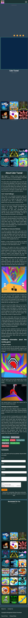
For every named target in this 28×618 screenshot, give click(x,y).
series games (5, 440)
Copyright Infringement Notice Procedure (11, 612)
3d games (12, 440)
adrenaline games (15, 443)
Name (3, 458)
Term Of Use (4, 616)
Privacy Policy (13, 616)
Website (3, 469)
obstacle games (15, 437)
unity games (5, 446)
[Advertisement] (14, 20)
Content (3, 475)
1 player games (6, 437)
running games (20, 440)
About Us (3, 609)
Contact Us (10, 609)
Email (2, 464)
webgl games (5, 443)
